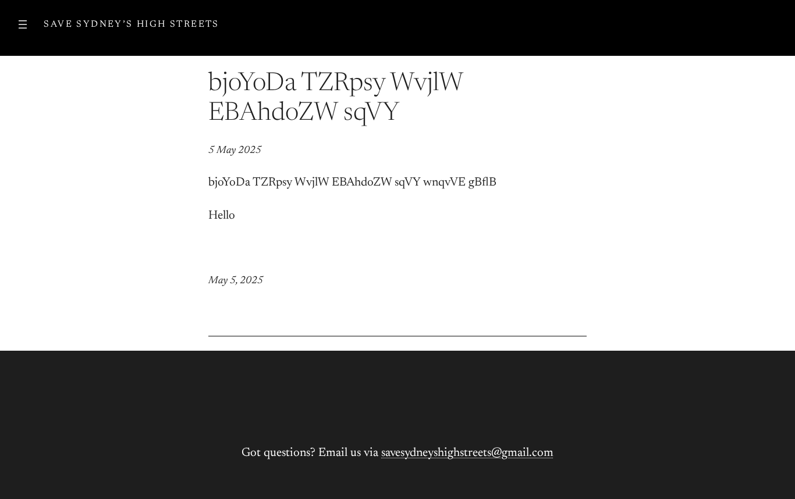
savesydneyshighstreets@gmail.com (467, 453)
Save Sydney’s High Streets (131, 24)
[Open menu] (23, 24)
